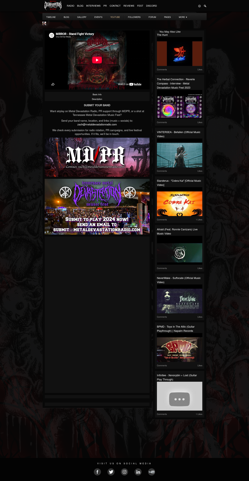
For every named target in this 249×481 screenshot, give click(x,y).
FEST (140, 5)
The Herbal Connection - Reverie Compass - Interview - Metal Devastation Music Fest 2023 (176, 83)
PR (105, 5)
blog (66, 17)
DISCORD (151, 5)
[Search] (205, 6)
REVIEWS (128, 5)
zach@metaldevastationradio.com (97, 124)
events (98, 17)
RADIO (70, 5)
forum (152, 17)
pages (167, 17)
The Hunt (162, 35)
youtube (115, 17)
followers (134, 17)
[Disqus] (97, 277)
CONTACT (115, 5)
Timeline (51, 17)
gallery (81, 17)
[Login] (199, 6)
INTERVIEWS (93, 5)
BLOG (80, 5)
